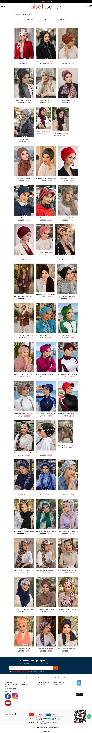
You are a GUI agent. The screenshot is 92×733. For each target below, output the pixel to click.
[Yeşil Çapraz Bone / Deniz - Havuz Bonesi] (68, 318)
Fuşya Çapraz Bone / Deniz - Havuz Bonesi (46, 374)
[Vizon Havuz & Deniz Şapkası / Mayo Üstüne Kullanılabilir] (24, 396)
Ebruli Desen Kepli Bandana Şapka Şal (68, 570)
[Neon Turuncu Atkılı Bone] (24, 631)
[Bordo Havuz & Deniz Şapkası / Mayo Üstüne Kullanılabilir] (68, 357)
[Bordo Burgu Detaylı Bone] (24, 239)
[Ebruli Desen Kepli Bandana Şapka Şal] (68, 553)
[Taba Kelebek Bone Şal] (24, 161)
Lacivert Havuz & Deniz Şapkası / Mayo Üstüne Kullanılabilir (46, 413)
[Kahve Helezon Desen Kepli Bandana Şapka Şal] (46, 553)
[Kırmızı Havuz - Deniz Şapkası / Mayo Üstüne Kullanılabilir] (68, 396)
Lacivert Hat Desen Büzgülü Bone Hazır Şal (24, 609)
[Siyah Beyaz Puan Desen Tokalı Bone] (46, 435)
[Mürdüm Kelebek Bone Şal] (43, 118)
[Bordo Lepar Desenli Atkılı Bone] (46, 631)
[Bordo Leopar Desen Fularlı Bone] (68, 83)
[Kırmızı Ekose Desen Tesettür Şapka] (46, 200)
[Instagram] (15, 696)
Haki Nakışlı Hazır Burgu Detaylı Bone (46, 178)
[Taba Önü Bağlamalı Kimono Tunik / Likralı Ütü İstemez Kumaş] (24, 318)
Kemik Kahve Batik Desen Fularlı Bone (24, 453)
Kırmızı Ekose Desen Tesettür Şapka (46, 218)
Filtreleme (62, 19)
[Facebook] (8, 696)
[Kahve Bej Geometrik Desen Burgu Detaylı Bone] (65, 239)
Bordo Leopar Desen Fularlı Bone (68, 100)
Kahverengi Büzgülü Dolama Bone (45, 294)
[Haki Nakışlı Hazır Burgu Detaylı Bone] (46, 161)
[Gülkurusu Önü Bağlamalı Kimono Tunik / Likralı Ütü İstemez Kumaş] (24, 279)
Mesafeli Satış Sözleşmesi (11, 688)
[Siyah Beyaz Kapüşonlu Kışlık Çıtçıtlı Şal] (46, 43)
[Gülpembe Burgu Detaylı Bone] (44, 237)
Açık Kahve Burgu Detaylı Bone (46, 609)
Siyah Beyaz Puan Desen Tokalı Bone (46, 453)
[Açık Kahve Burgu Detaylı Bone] (46, 592)
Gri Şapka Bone (24, 139)
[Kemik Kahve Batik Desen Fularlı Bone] (24, 435)
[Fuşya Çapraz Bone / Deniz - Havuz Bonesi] (46, 357)
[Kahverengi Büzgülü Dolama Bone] (45, 278)
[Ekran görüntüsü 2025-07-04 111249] (80, 717)
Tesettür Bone (24, 680)
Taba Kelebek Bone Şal (24, 178)
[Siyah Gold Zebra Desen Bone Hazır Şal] (24, 514)
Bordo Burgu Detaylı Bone (24, 257)
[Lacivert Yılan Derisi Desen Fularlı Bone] (24, 474)
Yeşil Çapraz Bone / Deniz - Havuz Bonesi (68, 335)
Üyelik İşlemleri (41, 684)
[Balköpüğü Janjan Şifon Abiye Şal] (68, 200)
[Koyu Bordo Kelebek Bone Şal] (60, 119)
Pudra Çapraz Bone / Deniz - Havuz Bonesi (24, 374)
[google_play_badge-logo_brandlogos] (79, 694)
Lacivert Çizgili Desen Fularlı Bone (46, 492)
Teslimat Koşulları (42, 680)
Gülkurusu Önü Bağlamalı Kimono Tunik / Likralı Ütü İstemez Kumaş (24, 296)
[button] (22, 58)
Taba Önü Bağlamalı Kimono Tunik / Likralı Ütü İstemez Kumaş (24, 335)
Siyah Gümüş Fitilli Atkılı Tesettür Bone (68, 648)
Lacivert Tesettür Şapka (24, 218)
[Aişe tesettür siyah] (11, 714)
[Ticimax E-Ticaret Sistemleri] (46, 732)
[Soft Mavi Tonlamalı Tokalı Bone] (68, 474)
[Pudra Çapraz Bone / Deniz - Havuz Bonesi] (24, 357)
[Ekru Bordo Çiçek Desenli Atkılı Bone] (68, 592)
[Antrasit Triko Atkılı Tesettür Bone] (24, 83)
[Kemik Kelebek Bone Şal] (46, 83)
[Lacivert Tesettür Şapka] (24, 200)
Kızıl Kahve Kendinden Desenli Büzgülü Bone (68, 61)
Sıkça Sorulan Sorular (59, 682)
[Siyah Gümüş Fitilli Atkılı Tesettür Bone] (68, 631)
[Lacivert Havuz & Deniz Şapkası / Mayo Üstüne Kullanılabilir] (46, 396)
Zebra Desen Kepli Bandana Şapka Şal (24, 570)
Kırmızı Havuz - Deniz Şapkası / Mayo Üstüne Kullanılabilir (68, 413)
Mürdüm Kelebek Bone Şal (43, 131)
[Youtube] (8, 703)
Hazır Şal (23, 682)
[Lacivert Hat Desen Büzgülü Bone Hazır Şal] (24, 592)
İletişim (6, 686)
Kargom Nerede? (58, 684)
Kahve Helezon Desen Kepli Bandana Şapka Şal (46, 570)
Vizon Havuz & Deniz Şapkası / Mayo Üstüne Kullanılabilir (24, 413)
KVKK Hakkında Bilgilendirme (11, 684)
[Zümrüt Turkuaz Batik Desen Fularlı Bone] (46, 514)
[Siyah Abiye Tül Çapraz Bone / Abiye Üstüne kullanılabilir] (67, 279)
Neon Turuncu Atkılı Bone (23, 648)
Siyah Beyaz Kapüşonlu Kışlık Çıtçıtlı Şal (46, 61)
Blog (55, 680)
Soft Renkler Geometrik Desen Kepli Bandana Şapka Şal (68, 531)
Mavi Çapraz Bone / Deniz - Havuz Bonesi (46, 335)
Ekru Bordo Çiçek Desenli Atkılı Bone (68, 609)
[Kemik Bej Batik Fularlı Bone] (65, 431)
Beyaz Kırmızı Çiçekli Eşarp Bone (23, 61)
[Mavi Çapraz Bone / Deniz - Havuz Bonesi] (46, 318)
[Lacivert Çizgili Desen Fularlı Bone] (46, 474)
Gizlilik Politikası (8, 682)
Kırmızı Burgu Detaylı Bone (68, 178)
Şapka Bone (24, 684)
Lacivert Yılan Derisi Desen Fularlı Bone (24, 492)
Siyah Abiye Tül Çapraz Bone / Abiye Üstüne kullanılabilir (67, 296)
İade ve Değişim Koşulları (43, 682)
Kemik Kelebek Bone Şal (46, 100)
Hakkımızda (7, 680)
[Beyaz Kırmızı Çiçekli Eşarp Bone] (24, 43)
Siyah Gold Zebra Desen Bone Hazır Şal (24, 531)
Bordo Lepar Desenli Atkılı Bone (46, 648)
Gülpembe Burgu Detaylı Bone (44, 252)
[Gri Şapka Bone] (24, 122)
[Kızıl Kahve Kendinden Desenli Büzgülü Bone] (68, 43)
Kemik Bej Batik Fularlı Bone (65, 445)
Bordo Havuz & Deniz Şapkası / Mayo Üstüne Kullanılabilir (68, 374)
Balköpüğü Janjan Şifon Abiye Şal (68, 218)
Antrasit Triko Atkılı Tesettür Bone (23, 100)
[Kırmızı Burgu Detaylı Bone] (68, 161)
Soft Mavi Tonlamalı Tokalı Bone (68, 492)
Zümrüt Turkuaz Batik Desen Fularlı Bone (46, 531)
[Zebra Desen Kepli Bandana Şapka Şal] (24, 553)
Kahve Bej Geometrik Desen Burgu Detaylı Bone (65, 257)
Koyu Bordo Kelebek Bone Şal (60, 133)
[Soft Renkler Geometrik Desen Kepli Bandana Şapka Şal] (68, 514)
